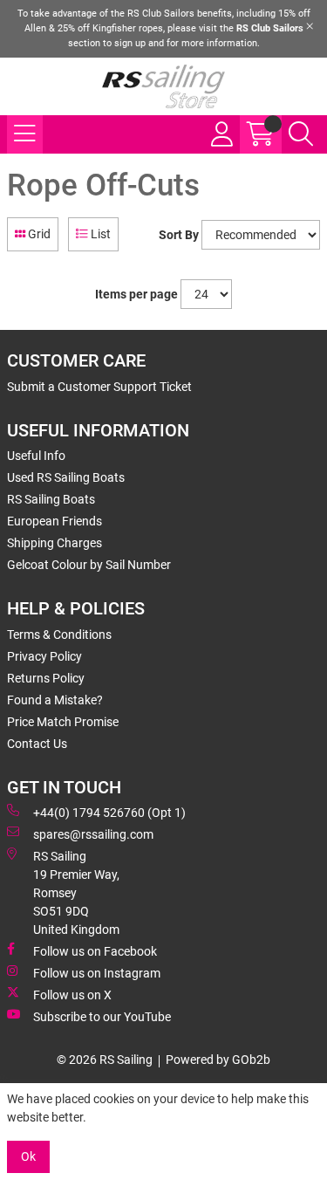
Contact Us (37, 744)
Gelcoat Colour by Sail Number (89, 565)
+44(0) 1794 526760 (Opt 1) (109, 813)
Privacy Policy (44, 656)
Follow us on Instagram (96, 973)
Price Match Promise (63, 722)
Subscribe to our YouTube (102, 1017)
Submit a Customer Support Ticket (99, 387)
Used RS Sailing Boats (66, 477)
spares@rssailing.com (93, 834)
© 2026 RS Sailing (105, 1060)
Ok (28, 1156)
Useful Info (36, 456)
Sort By (179, 235)
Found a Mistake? (55, 700)
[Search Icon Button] (301, 134)
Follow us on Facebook (95, 951)
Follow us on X (72, 995)
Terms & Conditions (59, 634)
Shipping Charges (54, 543)
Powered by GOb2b (218, 1060)
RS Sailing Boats (51, 499)
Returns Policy (46, 678)
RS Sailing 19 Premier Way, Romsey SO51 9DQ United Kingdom (76, 892)
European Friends (54, 521)
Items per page (136, 294)
